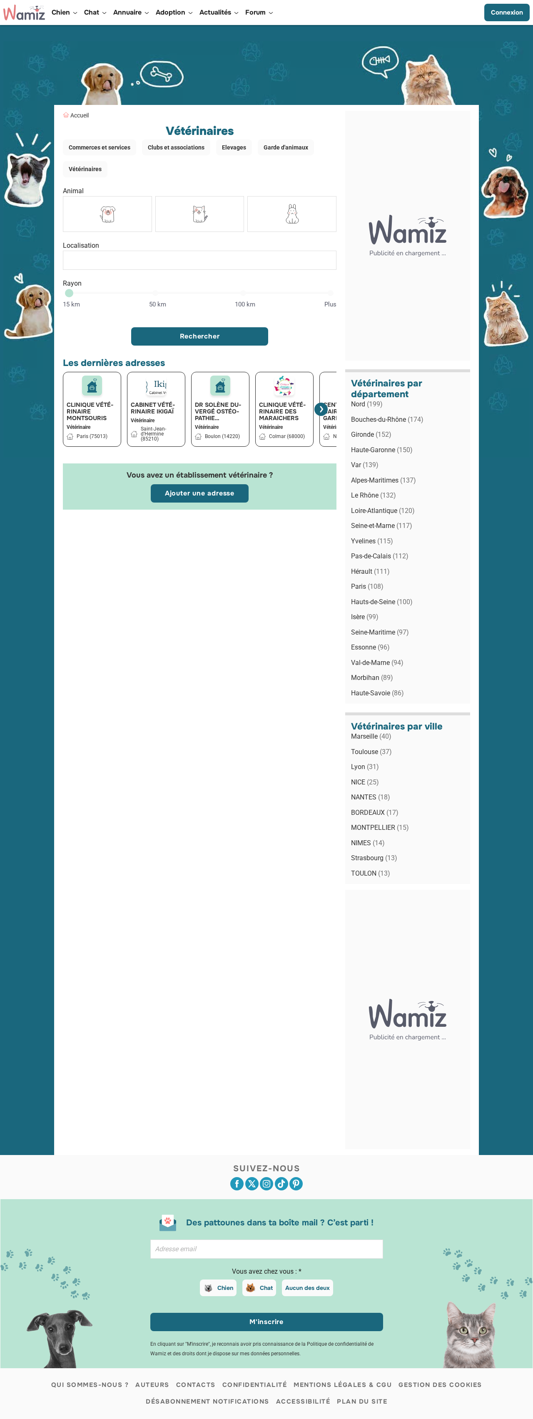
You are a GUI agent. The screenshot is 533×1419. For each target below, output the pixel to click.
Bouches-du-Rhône (387, 419)
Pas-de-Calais (379, 556)
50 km (157, 304)
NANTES (370, 797)
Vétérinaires (85, 169)
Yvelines (372, 541)
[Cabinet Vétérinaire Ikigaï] (156, 386)
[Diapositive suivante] (321, 409)
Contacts (196, 1385)
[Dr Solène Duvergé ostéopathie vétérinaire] (220, 386)
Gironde (371, 434)
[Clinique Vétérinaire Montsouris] (92, 386)
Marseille (371, 736)
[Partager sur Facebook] (237, 1183)
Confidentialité (254, 1385)
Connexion (507, 12)
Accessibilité (303, 1401)
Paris (367, 586)
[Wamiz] (24, 12)
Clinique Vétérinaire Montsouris (90, 411)
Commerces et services (99, 147)
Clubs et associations (176, 147)
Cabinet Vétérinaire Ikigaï (153, 408)
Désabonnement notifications (207, 1401)
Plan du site (362, 1401)
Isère (365, 617)
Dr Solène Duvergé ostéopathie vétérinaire (218, 411)
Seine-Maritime (380, 632)
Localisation (81, 245)
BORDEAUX (375, 813)
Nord (367, 404)
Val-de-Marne (377, 663)
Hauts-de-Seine (382, 602)
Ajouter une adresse (199, 493)
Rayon (72, 283)
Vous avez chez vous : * (266, 1271)
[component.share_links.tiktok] (281, 1183)
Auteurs (152, 1385)
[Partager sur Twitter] (252, 1183)
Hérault (370, 571)
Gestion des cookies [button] (440, 1385)
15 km (71, 304)
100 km (245, 304)
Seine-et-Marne (381, 526)
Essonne (370, 647)
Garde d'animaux (286, 147)
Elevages (234, 147)
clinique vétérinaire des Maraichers (282, 411)
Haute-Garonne (382, 450)
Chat (266, 1288)
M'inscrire (266, 1321)
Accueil (79, 115)
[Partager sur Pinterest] (296, 1183)
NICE (365, 782)
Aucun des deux (307, 1288)
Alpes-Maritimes (383, 480)
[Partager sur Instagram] (266, 1183)
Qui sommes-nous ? (90, 1385)
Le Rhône (373, 495)
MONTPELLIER (380, 827)
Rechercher (200, 336)
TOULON (370, 873)
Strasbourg (374, 858)
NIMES (368, 843)
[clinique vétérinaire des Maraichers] (284, 386)
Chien (225, 1288)
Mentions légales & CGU (343, 1385)
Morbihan (372, 678)
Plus (330, 304)
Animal (73, 191)
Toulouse (371, 752)
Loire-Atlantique (383, 511)
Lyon (365, 767)
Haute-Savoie (377, 693)
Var (365, 465)
